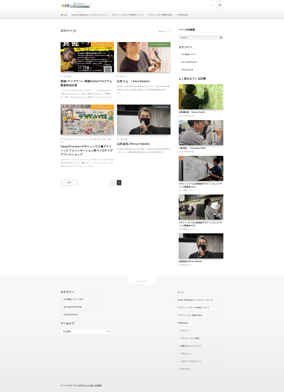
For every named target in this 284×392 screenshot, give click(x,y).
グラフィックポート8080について (127, 14)
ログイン (184, 330)
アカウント (185, 353)
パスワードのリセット (190, 361)
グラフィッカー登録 (189, 338)
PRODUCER (162, 107)
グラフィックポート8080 (90, 385)
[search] (221, 37)
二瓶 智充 (67, 76)
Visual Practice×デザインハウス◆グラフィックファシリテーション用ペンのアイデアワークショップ (87, 150)
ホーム (64, 14)
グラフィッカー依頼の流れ (160, 14)
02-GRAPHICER (161, 44)
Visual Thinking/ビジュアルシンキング (89, 14)
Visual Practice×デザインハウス (75, 139)
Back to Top (142, 281)
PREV (69, 182)
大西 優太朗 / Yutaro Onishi (192, 112)
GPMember (182, 14)
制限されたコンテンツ (190, 346)
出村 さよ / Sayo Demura (133, 81)
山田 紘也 (124, 139)
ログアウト (185, 369)
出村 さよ (124, 76)
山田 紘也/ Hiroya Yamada (133, 143)
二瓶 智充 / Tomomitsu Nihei (192, 148)
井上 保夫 (102, 139)
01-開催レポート (103, 44)
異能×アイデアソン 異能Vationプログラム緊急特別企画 (86, 83)
